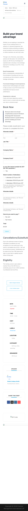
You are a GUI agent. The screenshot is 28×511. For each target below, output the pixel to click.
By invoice (9, 219)
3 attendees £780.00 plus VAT (14, 183)
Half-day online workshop (10, 10)
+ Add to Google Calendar (14, 282)
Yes (7, 171)
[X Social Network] (12, 402)
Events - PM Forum (13, 8)
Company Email (8, 158)
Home (6, 8)
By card (8, 217)
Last (16, 138)
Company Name (8, 150)
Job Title (6, 141)
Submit (7, 231)
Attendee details (8, 191)
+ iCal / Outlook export (14, 288)
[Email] (19, 402)
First (4, 138)
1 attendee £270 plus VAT (13, 177)
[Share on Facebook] (8, 402)
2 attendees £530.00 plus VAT (14, 180)
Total (4, 223)
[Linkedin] (15, 402)
